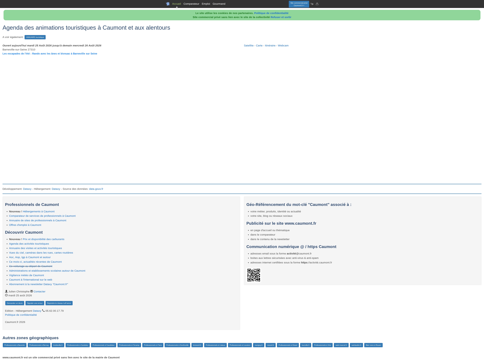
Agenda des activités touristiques (29, 243)
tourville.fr (306, 345)
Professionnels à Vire (322, 345)
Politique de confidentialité (271, 13)
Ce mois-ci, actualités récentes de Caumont (35, 261)
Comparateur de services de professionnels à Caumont (42, 215)
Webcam (283, 45)
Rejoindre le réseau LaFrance (59, 303)
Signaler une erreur (35, 303)
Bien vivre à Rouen (373, 345)
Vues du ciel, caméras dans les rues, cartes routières (41, 252)
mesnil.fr (270, 345)
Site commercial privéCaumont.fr (299, 4)
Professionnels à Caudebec (104, 345)
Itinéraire (270, 45)
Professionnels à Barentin (14, 345)
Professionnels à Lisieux (215, 345)
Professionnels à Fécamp (129, 345)
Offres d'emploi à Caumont (25, 224)
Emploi (206, 3)
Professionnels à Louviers (240, 345)
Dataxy (27, 188)
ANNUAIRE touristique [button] (35, 37)
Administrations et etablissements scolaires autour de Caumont (47, 270)
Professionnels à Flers (153, 345)
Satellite (249, 45)
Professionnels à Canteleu (77, 345)
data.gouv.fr (96, 188)
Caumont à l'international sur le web (30, 279)
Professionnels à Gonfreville (177, 345)
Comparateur (191, 3)
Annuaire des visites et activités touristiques (35, 248)
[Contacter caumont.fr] (317, 4)
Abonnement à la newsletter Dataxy (38, 284)
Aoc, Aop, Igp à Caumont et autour (30, 257)
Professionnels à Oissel (288, 345)
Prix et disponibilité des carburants (43, 239)
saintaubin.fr (356, 345)
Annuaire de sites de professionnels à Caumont (37, 220)
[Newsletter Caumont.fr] (311, 4)
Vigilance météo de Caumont (26, 275)
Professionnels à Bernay (39, 345)
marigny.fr (259, 345)
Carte (259, 45)
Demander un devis (15, 303)
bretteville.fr (58, 345)
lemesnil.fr (197, 345)
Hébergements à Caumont (39, 211)
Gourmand (219, 3)
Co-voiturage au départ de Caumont (30, 266)
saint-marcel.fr (341, 345)
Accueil (176, 3)
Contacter (39, 291)
